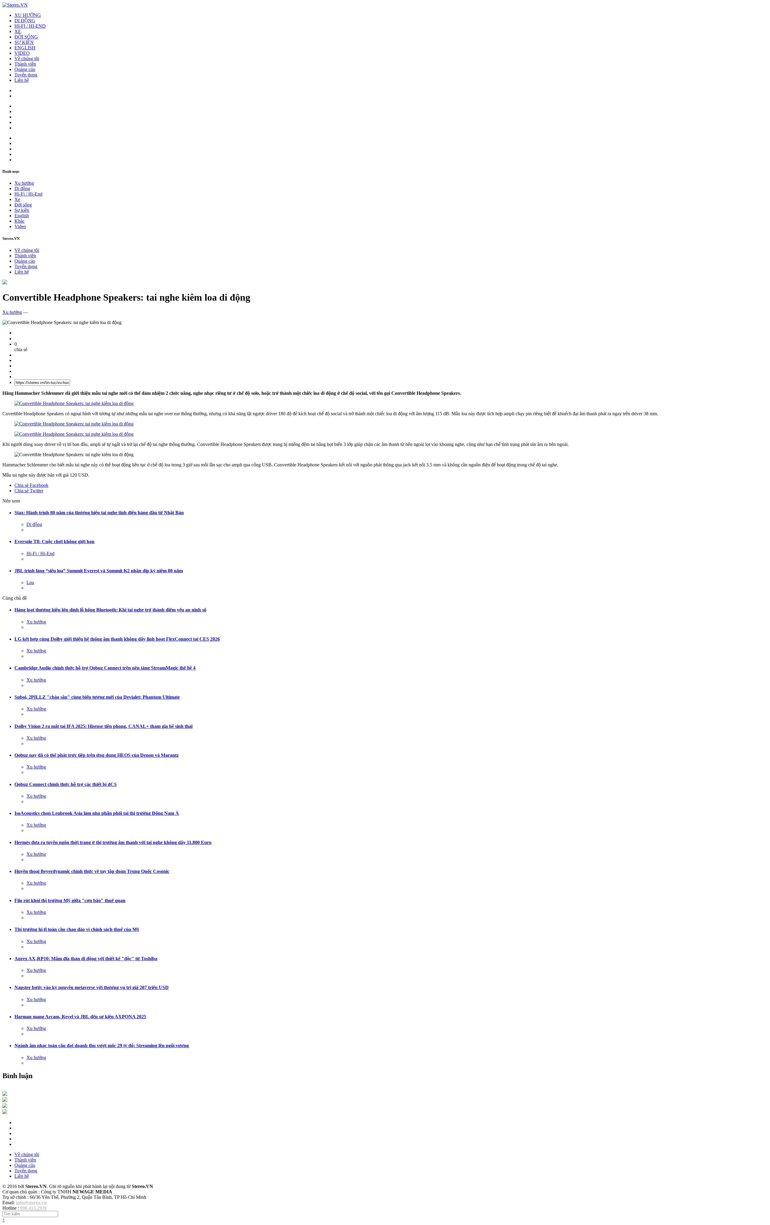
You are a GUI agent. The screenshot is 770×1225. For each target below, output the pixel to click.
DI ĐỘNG (24, 20)
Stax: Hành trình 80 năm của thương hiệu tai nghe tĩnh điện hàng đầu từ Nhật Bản (99, 512)
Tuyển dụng (25, 74)
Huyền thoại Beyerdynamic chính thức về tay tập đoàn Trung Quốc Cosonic (91, 871)
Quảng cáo (24, 69)
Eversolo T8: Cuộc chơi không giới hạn (54, 541)
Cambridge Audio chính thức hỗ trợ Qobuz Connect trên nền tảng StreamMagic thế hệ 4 (105, 667)
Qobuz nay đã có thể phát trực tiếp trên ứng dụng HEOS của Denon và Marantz (96, 755)
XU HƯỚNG (27, 15)
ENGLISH (24, 47)
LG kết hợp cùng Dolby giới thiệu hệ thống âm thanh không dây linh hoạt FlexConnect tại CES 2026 (117, 639)
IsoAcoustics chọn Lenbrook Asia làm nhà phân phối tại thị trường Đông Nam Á (96, 813)
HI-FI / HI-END (30, 26)
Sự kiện (21, 210)
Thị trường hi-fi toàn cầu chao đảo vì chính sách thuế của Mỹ (76, 929)
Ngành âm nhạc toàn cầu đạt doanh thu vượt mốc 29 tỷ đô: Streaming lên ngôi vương (101, 1045)
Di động (22, 188)
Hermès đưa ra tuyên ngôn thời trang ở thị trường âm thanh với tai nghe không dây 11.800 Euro (112, 842)
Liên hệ (21, 80)
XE (17, 31)
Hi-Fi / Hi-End (28, 193)
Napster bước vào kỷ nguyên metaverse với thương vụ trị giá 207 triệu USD (91, 987)
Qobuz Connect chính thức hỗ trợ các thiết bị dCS (65, 784)
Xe (17, 199)
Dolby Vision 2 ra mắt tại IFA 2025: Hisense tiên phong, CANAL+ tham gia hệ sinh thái (103, 726)
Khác (19, 221)
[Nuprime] (4, 1106)
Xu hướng (24, 183)
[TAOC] (4, 1112)
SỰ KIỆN (24, 42)
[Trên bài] (4, 282)
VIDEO (22, 53)
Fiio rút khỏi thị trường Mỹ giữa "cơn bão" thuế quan (69, 900)
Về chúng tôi (26, 58)
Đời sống (23, 204)
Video (20, 226)
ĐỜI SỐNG (26, 36)
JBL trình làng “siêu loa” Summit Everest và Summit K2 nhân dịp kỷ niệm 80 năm (98, 570)
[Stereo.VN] (15, 5)
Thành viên (25, 64)
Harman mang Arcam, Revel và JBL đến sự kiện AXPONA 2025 (80, 1016)
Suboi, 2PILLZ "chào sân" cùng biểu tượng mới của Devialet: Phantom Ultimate (97, 697)
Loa (30, 582)
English (21, 215)
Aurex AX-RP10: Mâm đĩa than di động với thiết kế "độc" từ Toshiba (85, 958)
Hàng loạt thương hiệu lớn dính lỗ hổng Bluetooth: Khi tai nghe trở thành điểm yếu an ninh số (110, 609)
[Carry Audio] (4, 1100)
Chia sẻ (31, 485)
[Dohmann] (4, 1094)
